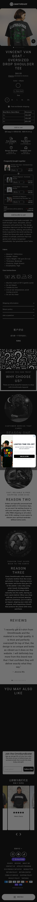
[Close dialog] (34, 436)
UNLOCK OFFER (24, 456)
